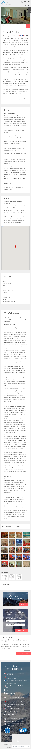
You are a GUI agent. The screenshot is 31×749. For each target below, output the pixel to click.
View (23, 604)
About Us (6, 744)
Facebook (25, 5)
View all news (23, 654)
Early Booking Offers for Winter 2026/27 (14, 640)
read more (27, 650)
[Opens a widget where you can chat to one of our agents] (21, 740)
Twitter (29, 5)
